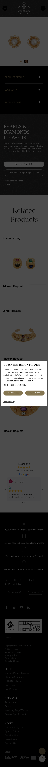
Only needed (13, 393)
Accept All (35, 393)
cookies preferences (14, 385)
